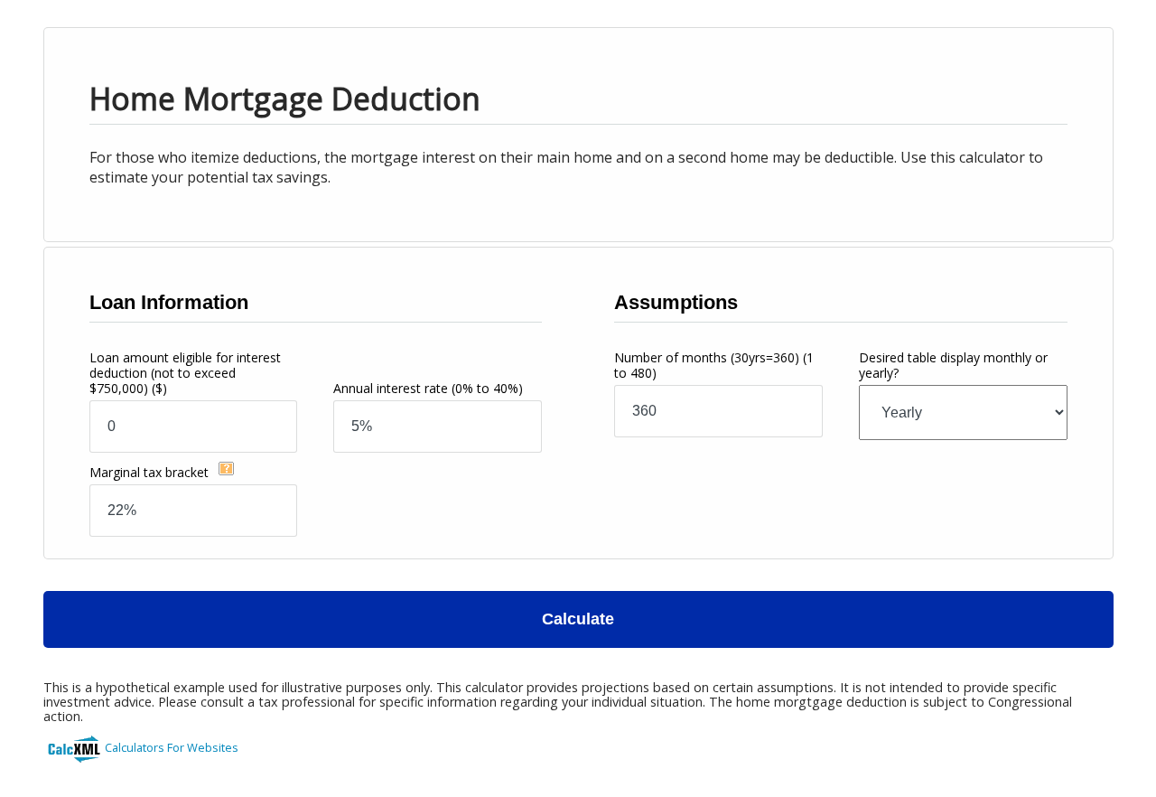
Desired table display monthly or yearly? (953, 365)
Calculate (578, 619)
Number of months (714, 365)
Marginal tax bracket (150, 472)
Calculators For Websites (171, 747)
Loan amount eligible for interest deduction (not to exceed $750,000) (185, 373)
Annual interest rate (428, 388)
